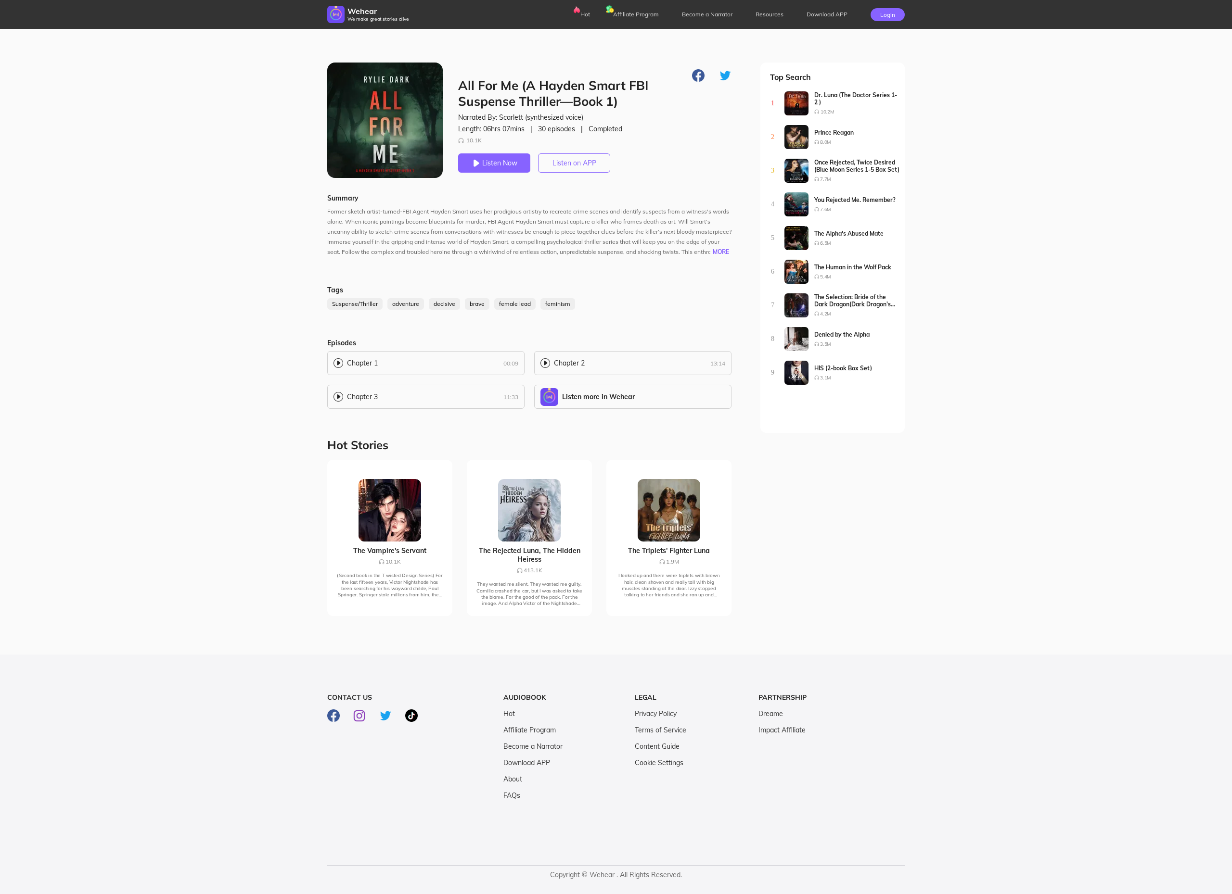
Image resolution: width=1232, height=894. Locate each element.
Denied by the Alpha (842, 334)
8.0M (825, 142)
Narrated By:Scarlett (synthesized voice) (520, 117)
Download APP (526, 762)
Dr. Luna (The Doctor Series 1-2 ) (855, 98)
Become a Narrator (707, 14)
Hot (585, 14)
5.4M (825, 276)
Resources (769, 14)
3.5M (825, 344)
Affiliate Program (636, 14)
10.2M (827, 111)
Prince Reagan (834, 132)
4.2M (825, 313)
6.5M (825, 243)
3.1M (825, 377)
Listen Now (499, 163)
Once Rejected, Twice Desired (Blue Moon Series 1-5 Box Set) (856, 166)
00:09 (510, 363)
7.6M (825, 209)
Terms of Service (660, 730)
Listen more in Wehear (598, 396)
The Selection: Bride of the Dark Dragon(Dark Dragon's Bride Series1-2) (852, 300)
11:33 (510, 397)
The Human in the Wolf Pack (852, 267)
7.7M (825, 179)
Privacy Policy (656, 713)
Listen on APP (574, 163)
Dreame (770, 713)
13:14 (717, 363)
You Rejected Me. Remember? (855, 199)
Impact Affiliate (782, 730)
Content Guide (657, 746)
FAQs (511, 795)
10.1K (474, 140)
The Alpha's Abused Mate (849, 233)
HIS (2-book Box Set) (843, 368)
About (512, 779)
